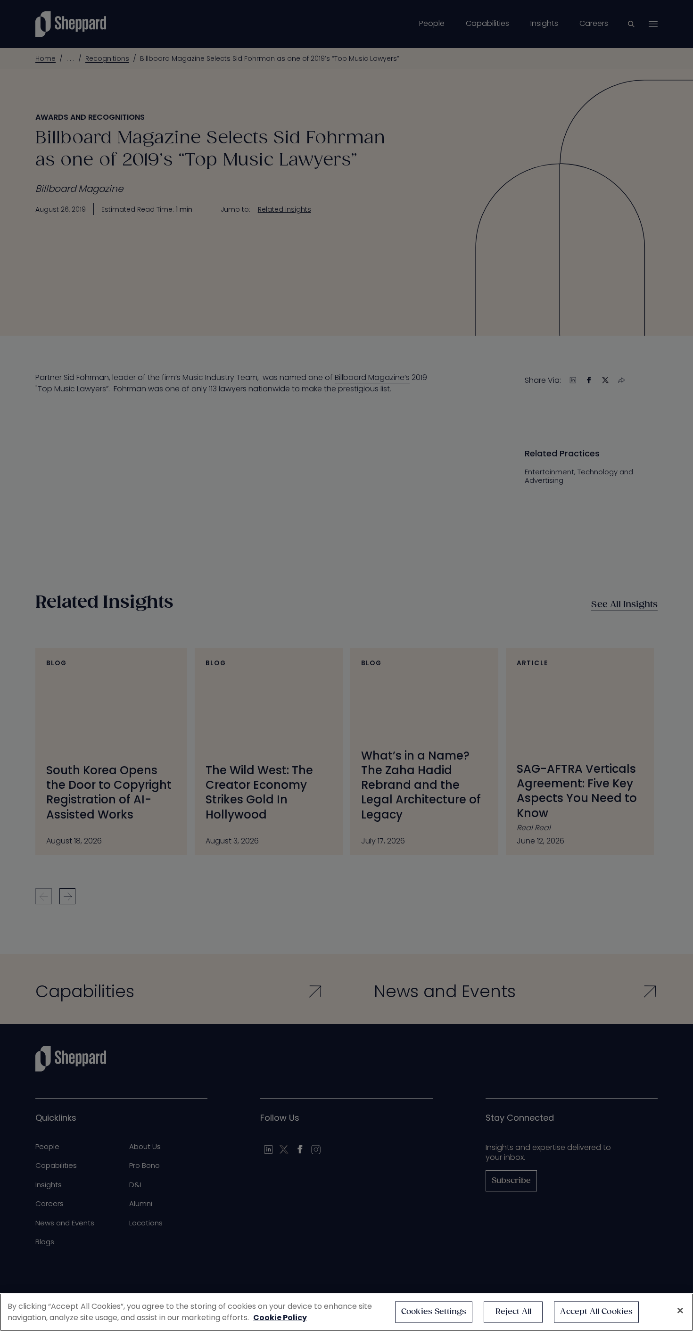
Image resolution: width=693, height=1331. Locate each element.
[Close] (680, 1310)
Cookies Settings (434, 1311)
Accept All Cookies (596, 1311)
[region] (346, 1312)
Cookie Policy (280, 1317)
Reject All (513, 1311)
